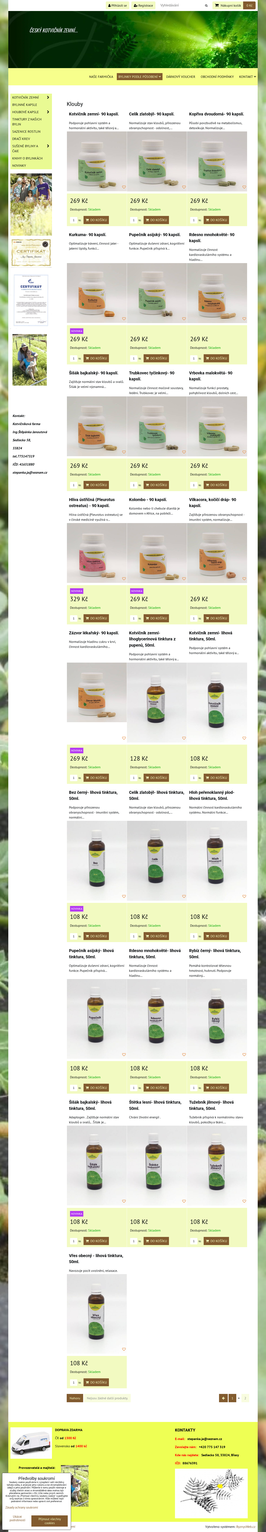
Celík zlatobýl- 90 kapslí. (152, 114)
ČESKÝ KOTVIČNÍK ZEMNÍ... (53, 30)
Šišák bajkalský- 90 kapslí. (93, 373)
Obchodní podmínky (217, 77)
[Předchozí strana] (223, 1398)
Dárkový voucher (180, 77)
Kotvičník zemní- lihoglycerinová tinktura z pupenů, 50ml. (152, 639)
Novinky (19, 165)
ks (79, 220)
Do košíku (98, 220)
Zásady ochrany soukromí (21, 1507)
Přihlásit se (119, 5)
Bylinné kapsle (24, 105)
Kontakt (246, 77)
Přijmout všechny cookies (49, 1521)
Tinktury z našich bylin (27, 121)
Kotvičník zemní (25, 97)
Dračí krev (21, 139)
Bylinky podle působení (138, 77)
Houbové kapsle (25, 112)
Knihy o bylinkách (27, 158)
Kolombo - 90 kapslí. (148, 499)
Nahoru (75, 1398)
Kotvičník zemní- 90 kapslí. (94, 114)
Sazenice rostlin (26, 131)
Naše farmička (101, 77)
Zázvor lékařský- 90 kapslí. (94, 633)
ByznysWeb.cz (245, 1527)
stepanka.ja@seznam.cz (204, 1439)
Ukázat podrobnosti (17, 1518)
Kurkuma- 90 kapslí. (87, 234)
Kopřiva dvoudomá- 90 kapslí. (216, 114)
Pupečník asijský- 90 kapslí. (155, 234)
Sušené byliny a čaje (25, 148)
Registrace (145, 5)
